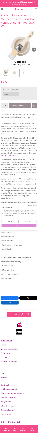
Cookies (4, 357)
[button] (5, 73)
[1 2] (4, 105)
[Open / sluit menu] (36, 9)
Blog (2, 373)
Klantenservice (6, 341)
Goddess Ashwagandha (11, 90)
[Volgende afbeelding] (34, 50)
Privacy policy (32, 205)
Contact (3, 345)
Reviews (4, 377)
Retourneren (5, 353)
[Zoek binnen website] (2, 9)
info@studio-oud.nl (7, 406)
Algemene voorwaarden (9, 362)
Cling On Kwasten (10, 156)
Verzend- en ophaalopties (10, 349)
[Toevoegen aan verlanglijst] (34, 105)
